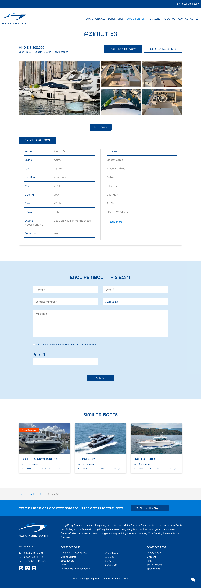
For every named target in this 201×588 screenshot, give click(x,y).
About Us (169, 18)
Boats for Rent (137, 18)
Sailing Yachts (68, 556)
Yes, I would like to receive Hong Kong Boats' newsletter (66, 344)
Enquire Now (126, 49)
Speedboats (67, 560)
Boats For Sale (70, 547)
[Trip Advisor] (34, 568)
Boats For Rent (156, 547)
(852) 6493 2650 (190, 3)
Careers (154, 18)
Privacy (116, 578)
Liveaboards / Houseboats (75, 568)
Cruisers (151, 556)
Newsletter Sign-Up (151, 508)
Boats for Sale (95, 18)
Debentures (116, 18)
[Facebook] (21, 568)
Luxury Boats (154, 552)
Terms (125, 578)
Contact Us (185, 18)
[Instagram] (27, 568)
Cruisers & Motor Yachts (74, 552)
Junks (64, 564)
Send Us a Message (35, 560)
